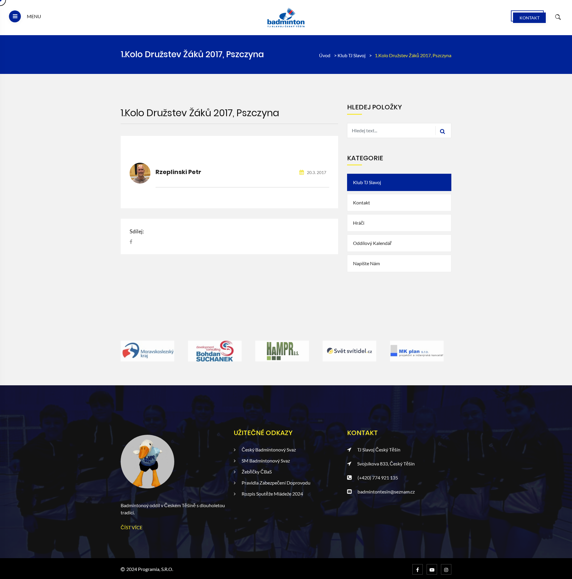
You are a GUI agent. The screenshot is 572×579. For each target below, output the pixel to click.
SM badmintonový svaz (266, 460)
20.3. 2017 (316, 172)
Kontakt (530, 17)
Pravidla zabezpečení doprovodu (276, 482)
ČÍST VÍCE (131, 527)
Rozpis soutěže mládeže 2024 (272, 493)
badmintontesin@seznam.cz (386, 491)
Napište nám (366, 263)
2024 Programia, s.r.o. (149, 569)
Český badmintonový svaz (269, 449)
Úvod (324, 55)
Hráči (358, 223)
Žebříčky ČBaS (257, 471)
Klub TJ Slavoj (352, 55)
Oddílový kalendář (372, 243)
